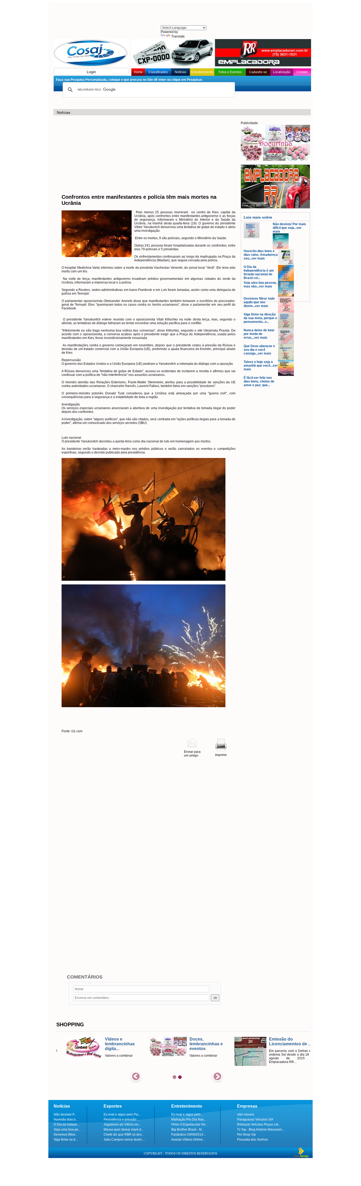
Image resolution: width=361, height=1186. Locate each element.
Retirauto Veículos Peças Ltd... (259, 1124)
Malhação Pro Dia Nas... (188, 1119)
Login (91, 72)
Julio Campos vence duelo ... (124, 1139)
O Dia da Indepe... (67, 1124)
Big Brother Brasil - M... (187, 1129)
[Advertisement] (183, 14)
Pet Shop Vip (246, 1134)
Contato (302, 72)
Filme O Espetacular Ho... (189, 1124)
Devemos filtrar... (65, 1134)
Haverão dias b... (66, 1119)
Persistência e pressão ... (122, 1119)
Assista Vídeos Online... (188, 1139)
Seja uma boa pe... (67, 1129)
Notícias (180, 72)
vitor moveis (245, 1114)
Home (138, 72)
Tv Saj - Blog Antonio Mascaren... (260, 1129)
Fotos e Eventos (230, 72)
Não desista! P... (65, 1114)
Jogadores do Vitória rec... (122, 1124)
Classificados (158, 72)
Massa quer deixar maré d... (124, 1129)
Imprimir (221, 755)
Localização (281, 72)
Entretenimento (202, 72)
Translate (178, 36)
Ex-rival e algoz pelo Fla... (122, 1114)
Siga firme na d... (66, 1139)
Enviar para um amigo (192, 753)
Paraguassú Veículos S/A (255, 1119)
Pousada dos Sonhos (252, 1139)
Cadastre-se (258, 72)
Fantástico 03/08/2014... (188, 1134)
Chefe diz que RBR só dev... (124, 1134)
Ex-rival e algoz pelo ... (187, 1114)
